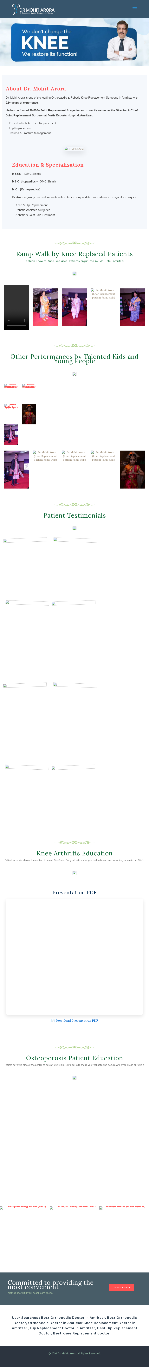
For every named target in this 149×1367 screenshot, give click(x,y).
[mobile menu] (134, 8)
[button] (4, 42)
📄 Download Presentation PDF (74, 1020)
